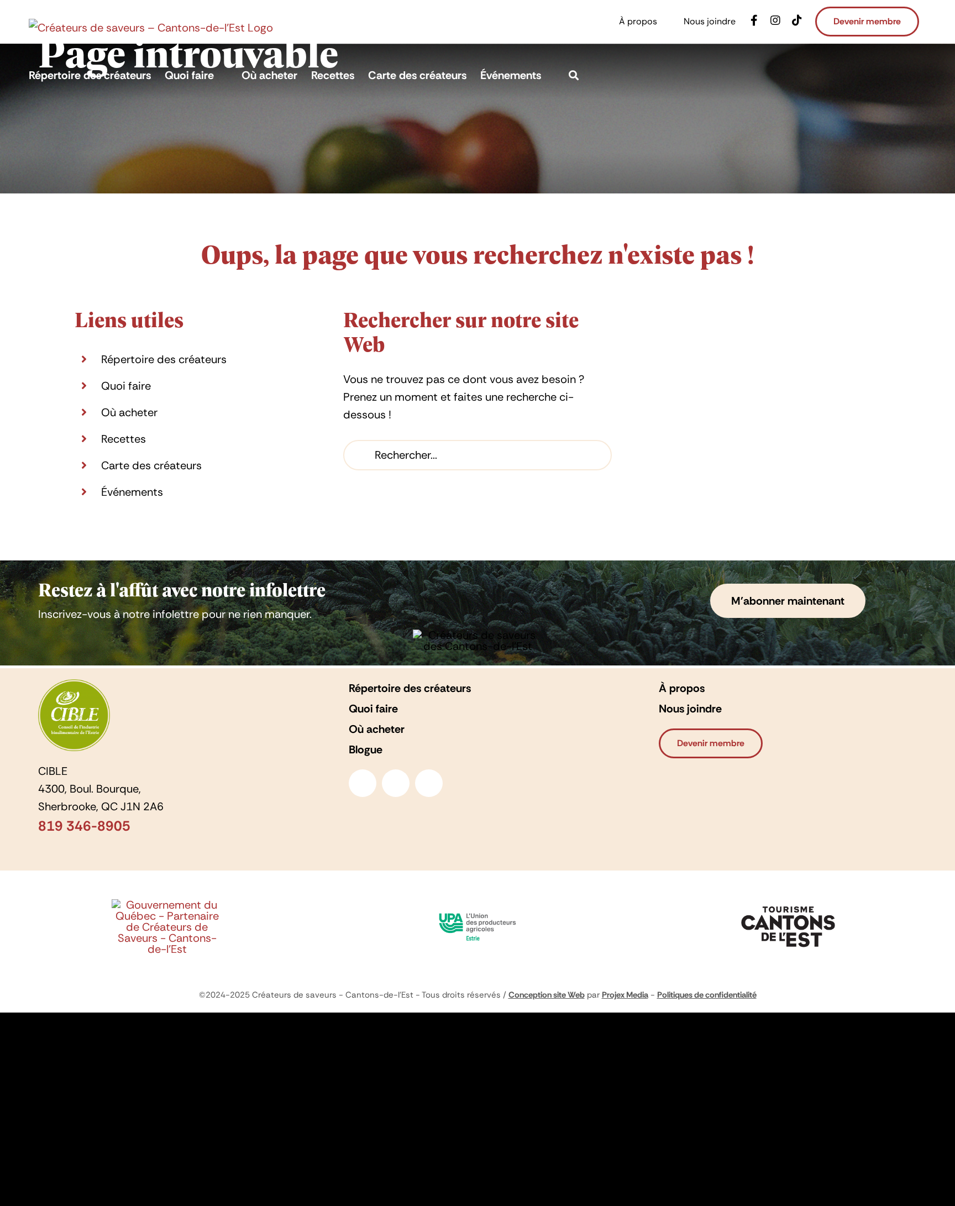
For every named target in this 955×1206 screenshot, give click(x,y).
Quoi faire (126, 386)
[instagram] (396, 783)
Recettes (123, 439)
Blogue (365, 749)
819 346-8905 (84, 826)
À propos (682, 688)
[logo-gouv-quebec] (167, 905)
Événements (132, 492)
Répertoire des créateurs (164, 359)
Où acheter (129, 412)
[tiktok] (429, 783)
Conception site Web (546, 994)
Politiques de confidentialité (707, 994)
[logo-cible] (74, 685)
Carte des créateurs (151, 465)
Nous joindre (690, 708)
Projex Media (625, 994)
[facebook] (362, 783)
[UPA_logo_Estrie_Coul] (477, 910)
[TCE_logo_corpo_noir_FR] (788, 903)
